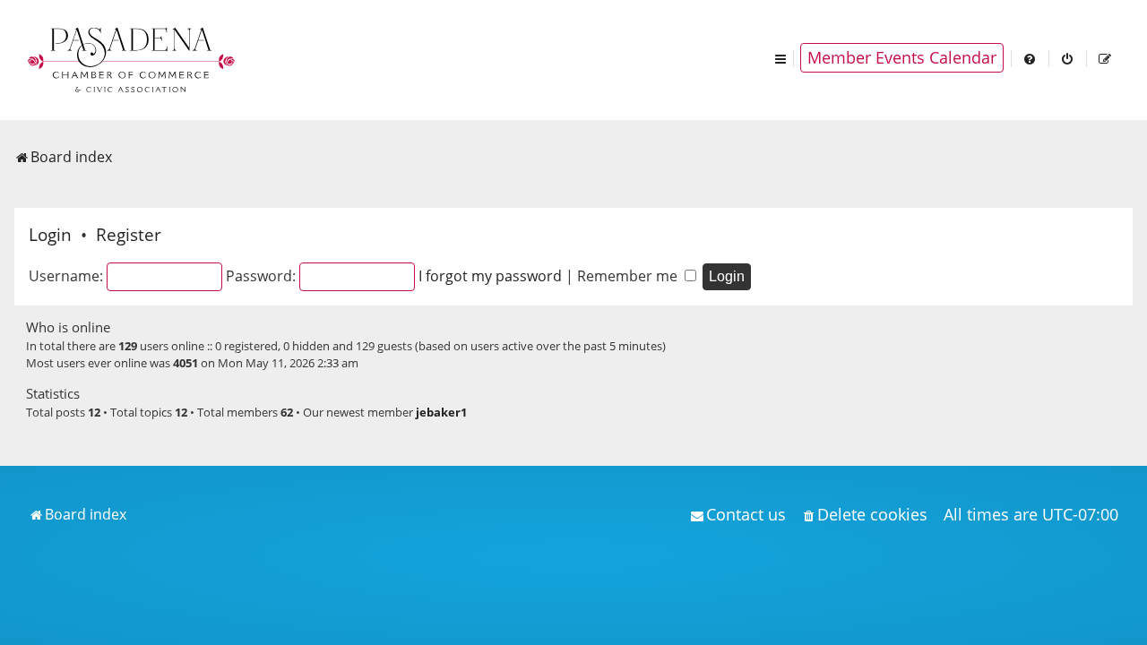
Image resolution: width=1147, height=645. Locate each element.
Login (50, 234)
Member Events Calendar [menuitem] (901, 57)
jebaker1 (441, 412)
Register (128, 234)
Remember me (629, 276)
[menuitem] (1030, 57)
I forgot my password (490, 276)
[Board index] (132, 58)
